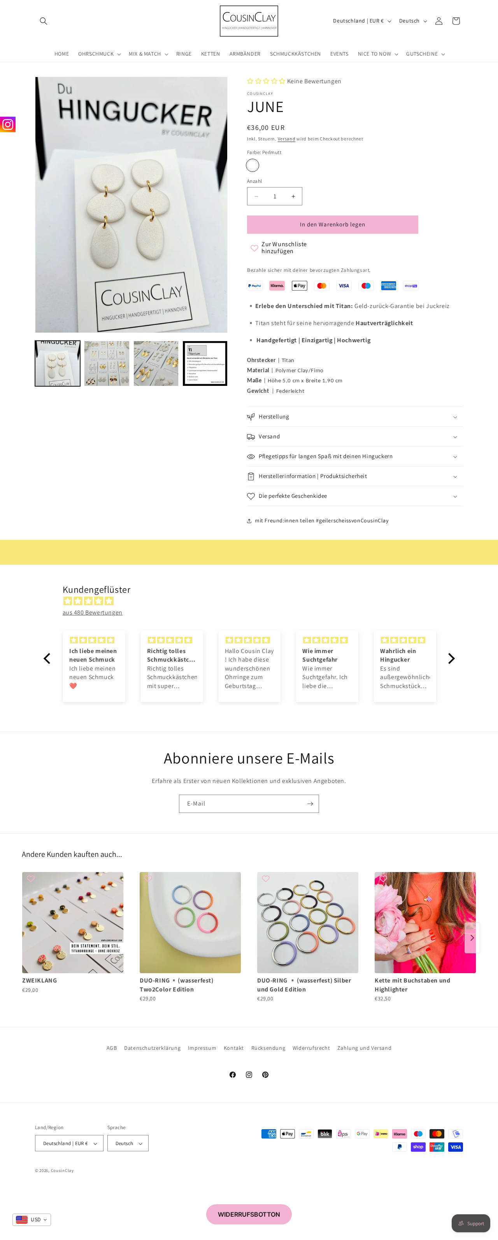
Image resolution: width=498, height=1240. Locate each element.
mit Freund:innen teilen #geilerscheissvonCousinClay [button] (322, 520)
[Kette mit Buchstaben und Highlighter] (425, 922)
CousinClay (62, 1170)
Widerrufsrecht (311, 1047)
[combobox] (31, 1220)
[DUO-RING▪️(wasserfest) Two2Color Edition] (190, 922)
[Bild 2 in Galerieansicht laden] (106, 363)
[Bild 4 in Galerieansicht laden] (205, 363)
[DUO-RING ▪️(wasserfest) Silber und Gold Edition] (307, 922)
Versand (287, 139)
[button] (43, 21)
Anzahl (254, 181)
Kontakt (234, 1047)
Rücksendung (268, 1047)
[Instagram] (8, 124)
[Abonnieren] (310, 804)
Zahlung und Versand (364, 1047)
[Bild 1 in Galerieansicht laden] (57, 363)
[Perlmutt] (252, 165)
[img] (253, 601)
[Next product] (472, 937)
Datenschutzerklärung (152, 1047)
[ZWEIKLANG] (72, 922)
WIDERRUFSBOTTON (249, 1214)
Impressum (202, 1047)
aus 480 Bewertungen (93, 612)
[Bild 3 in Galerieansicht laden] (156, 363)
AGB (112, 1047)
